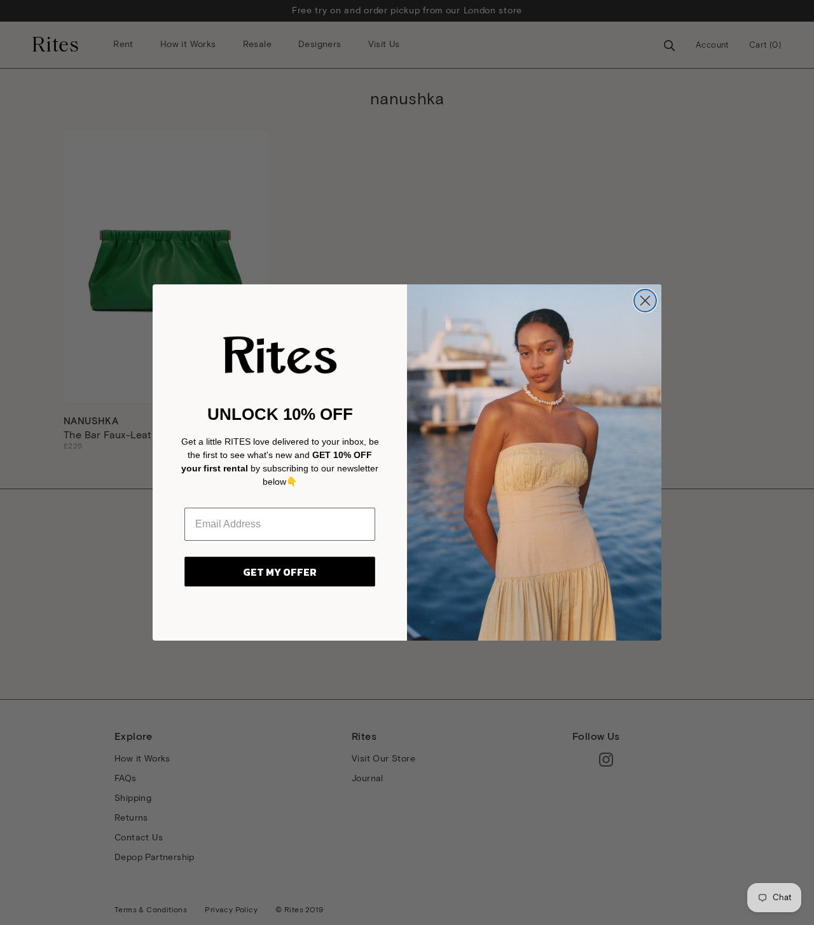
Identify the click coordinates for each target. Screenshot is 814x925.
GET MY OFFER (280, 572)
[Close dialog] (645, 300)
